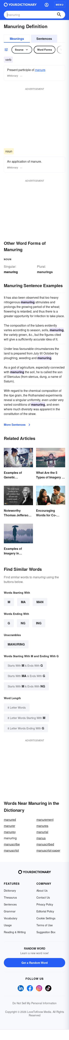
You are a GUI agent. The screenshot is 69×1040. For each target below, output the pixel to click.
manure (40, 70)
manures (42, 825)
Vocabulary (10, 918)
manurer (9, 825)
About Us (42, 890)
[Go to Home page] (20, 4)
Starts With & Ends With (25, 665)
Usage (8, 925)
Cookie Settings (45, 918)
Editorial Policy (45, 911)
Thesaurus (10, 897)
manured (10, 819)
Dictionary (10, 890)
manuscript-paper (48, 850)
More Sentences (14, 424)
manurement (44, 819)
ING (38, 623)
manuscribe (12, 844)
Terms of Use (44, 925)
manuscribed (45, 844)
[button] (46, 5)
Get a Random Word (34, 963)
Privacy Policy (44, 904)
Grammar (10, 911)
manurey (10, 832)
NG (23, 623)
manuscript (11, 850)
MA (23, 602)
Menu (60, 4)
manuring (16, 644)
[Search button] (59, 14)
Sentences (44, 38)
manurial (42, 832)
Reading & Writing (15, 932)
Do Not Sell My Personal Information (34, 1003)
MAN (40, 602)
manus (41, 838)
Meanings (17, 38)
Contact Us (43, 897)
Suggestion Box (45, 932)
